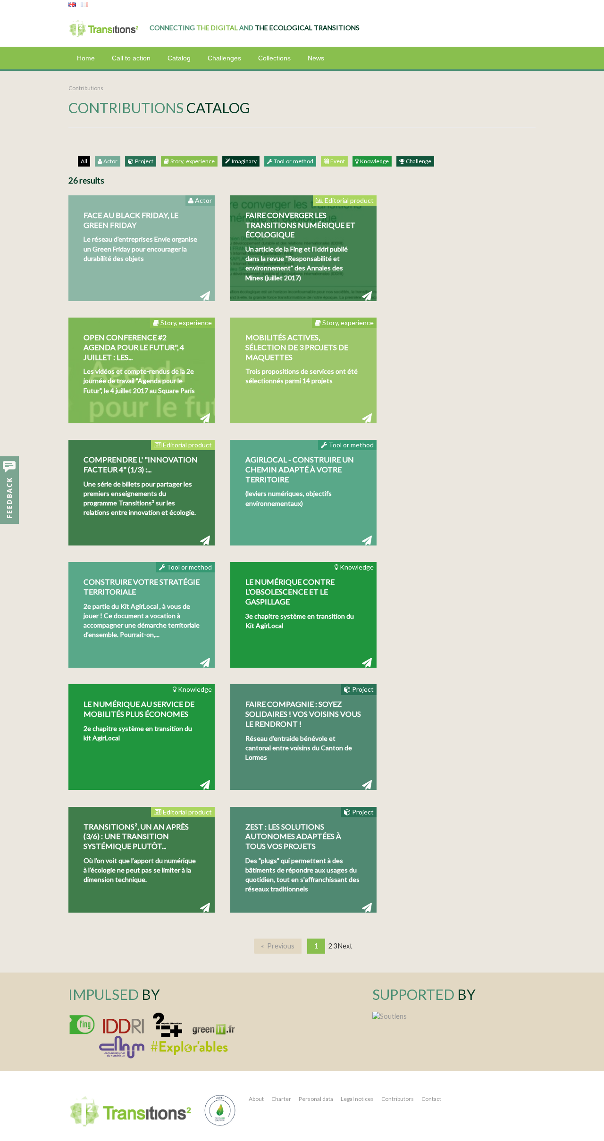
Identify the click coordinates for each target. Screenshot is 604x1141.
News (316, 58)
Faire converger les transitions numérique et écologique (300, 224)
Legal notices (357, 1098)
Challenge (417, 161)
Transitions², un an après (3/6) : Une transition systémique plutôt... (136, 836)
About (256, 1098)
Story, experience (192, 161)
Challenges (224, 58)
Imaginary (243, 161)
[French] (84, 4)
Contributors (397, 1098)
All (84, 161)
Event (337, 161)
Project (143, 161)
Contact (431, 1098)
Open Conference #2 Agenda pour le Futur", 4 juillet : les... (134, 347)
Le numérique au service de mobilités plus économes (139, 708)
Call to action (131, 58)
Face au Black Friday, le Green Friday (131, 219)
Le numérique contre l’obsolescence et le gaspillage (290, 591)
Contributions (85, 88)
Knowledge (374, 161)
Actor (109, 161)
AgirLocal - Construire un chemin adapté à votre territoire (299, 469)
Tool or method (292, 161)
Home (86, 58)
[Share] (205, 296)
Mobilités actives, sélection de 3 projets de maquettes (296, 347)
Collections (274, 58)
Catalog (179, 58)
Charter (281, 1098)
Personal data (316, 1098)
